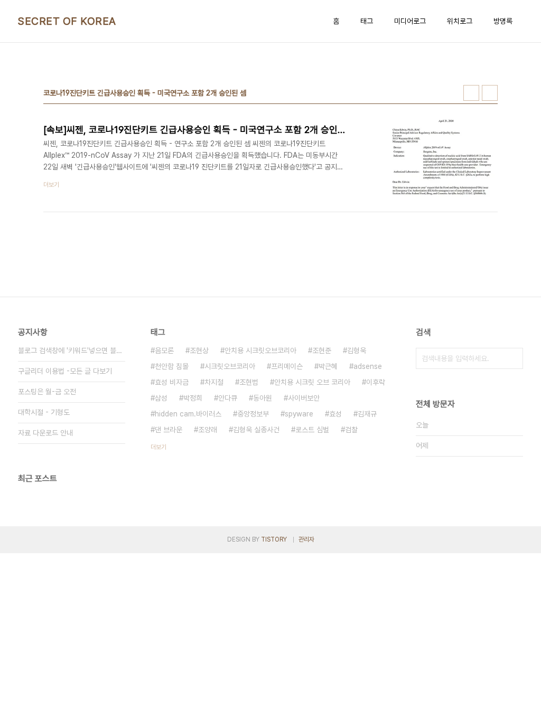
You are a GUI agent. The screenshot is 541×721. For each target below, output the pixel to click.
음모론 (164, 350)
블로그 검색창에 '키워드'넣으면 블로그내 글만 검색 (71, 350)
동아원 (262, 398)
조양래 (207, 429)
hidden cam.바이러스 (188, 414)
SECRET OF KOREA (67, 21)
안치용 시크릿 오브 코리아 (312, 382)
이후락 (375, 382)
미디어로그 (410, 21)
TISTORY (274, 539)
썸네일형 (471, 93)
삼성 (161, 398)
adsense (367, 366)
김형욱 (356, 350)
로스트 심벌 (312, 429)
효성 (335, 414)
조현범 (248, 382)
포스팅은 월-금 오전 (47, 391)
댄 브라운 (168, 429)
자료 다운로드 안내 (45, 433)
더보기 (158, 447)
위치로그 (459, 21)
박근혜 (328, 366)
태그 (366, 21)
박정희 (192, 398)
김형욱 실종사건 (256, 429)
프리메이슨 (287, 366)
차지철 (213, 382)
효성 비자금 (172, 382)
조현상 (199, 350)
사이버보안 (304, 398)
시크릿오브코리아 (229, 366)
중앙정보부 (253, 414)
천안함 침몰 (172, 366)
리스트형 (490, 93)
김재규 (367, 414)
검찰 (351, 429)
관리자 (306, 539)
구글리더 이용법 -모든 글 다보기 (65, 371)
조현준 (321, 350)
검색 (512, 358)
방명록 (502, 21)
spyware (299, 414)
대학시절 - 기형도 (44, 412)
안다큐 (227, 398)
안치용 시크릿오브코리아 (260, 350)
